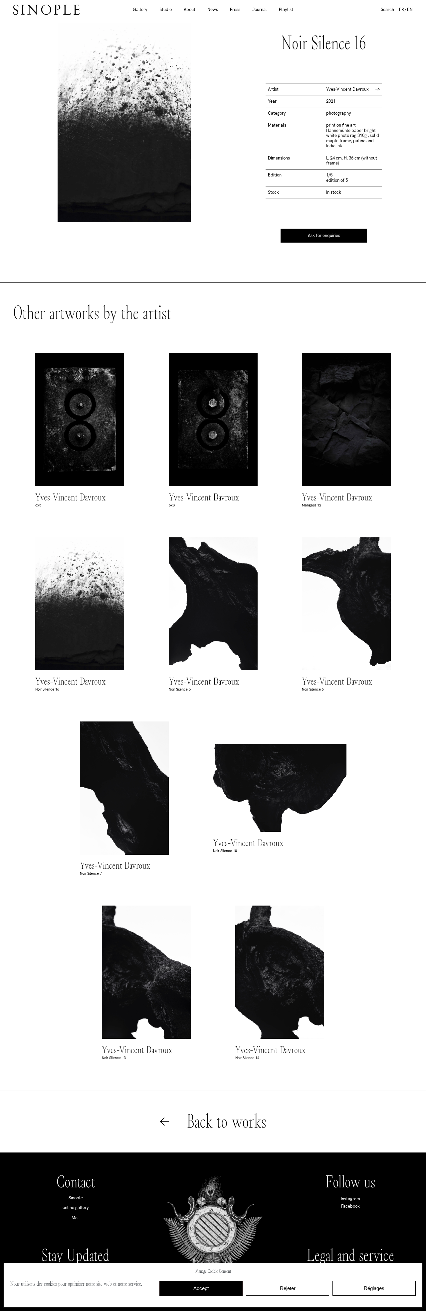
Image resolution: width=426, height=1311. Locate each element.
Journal (259, 9)
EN (410, 9)
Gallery (140, 9)
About (189, 9)
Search (387, 9)
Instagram (350, 1199)
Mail (76, 1218)
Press (235, 9)
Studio (165, 9)
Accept (201, 1288)
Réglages (374, 1288)
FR (401, 9)
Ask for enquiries (324, 235)
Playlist (286, 9)
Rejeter (288, 1288)
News (212, 9)
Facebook (350, 1206)
